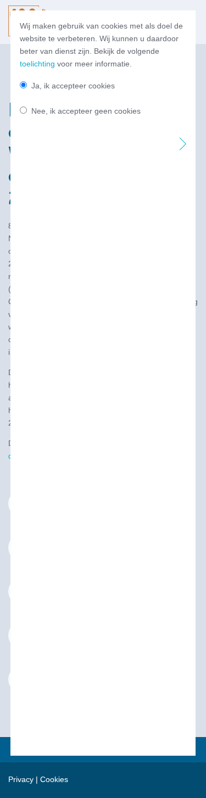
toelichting (37, 63)
